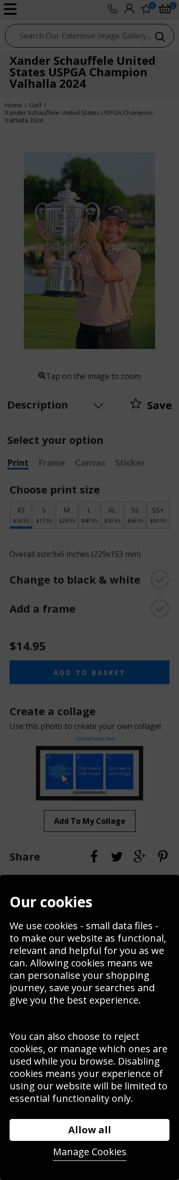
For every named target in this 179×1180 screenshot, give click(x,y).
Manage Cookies (89, 1151)
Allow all (89, 1129)
